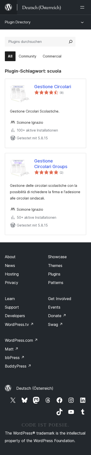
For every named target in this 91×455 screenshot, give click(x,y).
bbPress (15, 357)
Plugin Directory (18, 22)
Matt (11, 349)
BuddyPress (18, 366)
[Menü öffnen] (83, 7)
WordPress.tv (19, 324)
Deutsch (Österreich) (34, 388)
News (10, 265)
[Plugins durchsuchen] (70, 42)
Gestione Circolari (52, 86)
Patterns (55, 282)
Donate (57, 315)
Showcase (57, 256)
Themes (55, 265)
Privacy (11, 282)
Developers (15, 315)
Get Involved (59, 298)
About (10, 256)
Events (54, 307)
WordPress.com (21, 340)
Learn (10, 298)
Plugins (54, 274)
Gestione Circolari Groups (50, 163)
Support (12, 307)
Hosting (12, 274)
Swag (55, 324)
